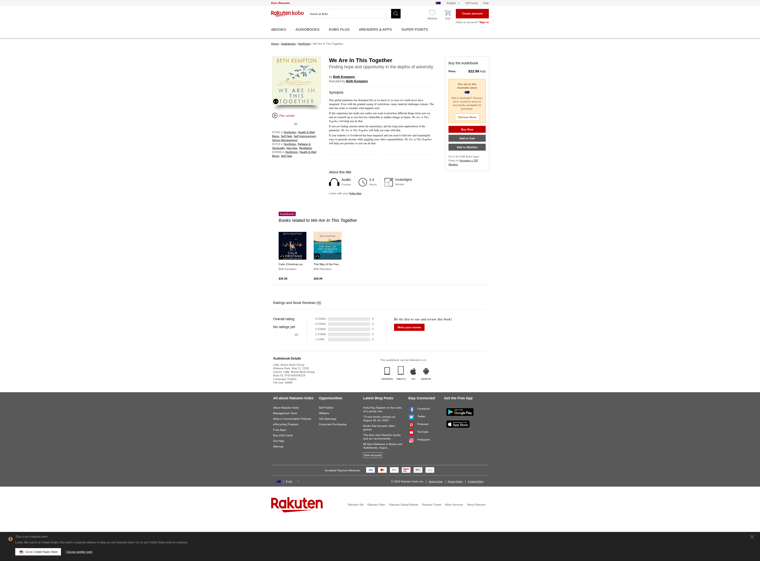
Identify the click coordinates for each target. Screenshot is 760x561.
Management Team (285, 413)
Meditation (305, 148)
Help (486, 3)
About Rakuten (476, 504)
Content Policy (476, 481)
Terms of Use (435, 481)
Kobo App (355, 193)
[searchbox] (354, 13)
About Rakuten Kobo (286, 407)
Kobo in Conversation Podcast (292, 418)
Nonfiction (290, 132)
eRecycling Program (285, 424)
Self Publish (326, 407)
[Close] (752, 537)
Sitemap (278, 446)
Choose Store (467, 117)
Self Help (286, 136)
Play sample (287, 115)
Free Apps (279, 429)
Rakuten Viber (376, 504)
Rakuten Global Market (403, 504)
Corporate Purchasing (332, 424)
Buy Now (467, 129)
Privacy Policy (455, 481)
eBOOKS (279, 29)
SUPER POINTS (415, 29)
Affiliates (324, 413)
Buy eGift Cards (283, 435)
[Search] (396, 13)
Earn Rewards (280, 3)
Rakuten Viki (356, 504)
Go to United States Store (42, 551)
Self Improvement (305, 136)
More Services (454, 504)
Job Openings (327, 418)
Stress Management (284, 140)
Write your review (409, 327)
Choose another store (79, 551)
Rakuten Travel (431, 504)
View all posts (372, 455)
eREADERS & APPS (376, 29)
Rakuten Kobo (287, 13)
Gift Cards (471, 3)
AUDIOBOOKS (307, 29)
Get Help (278, 440)
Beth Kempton (344, 77)
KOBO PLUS (340, 29)
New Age (291, 148)
